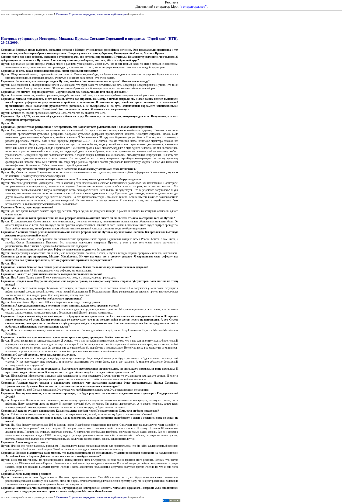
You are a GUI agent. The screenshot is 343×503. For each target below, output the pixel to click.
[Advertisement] (90, 26)
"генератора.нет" (193, 6)
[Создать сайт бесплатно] (171, 501)
